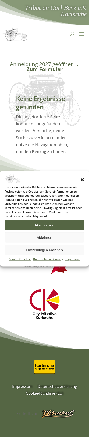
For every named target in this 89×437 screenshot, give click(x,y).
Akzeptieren (44, 225)
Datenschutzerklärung (48, 259)
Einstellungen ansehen (44, 250)
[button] (82, 179)
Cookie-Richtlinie (20, 259)
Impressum (72, 259)
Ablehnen (44, 237)
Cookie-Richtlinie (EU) (44, 394)
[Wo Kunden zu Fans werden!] (58, 414)
